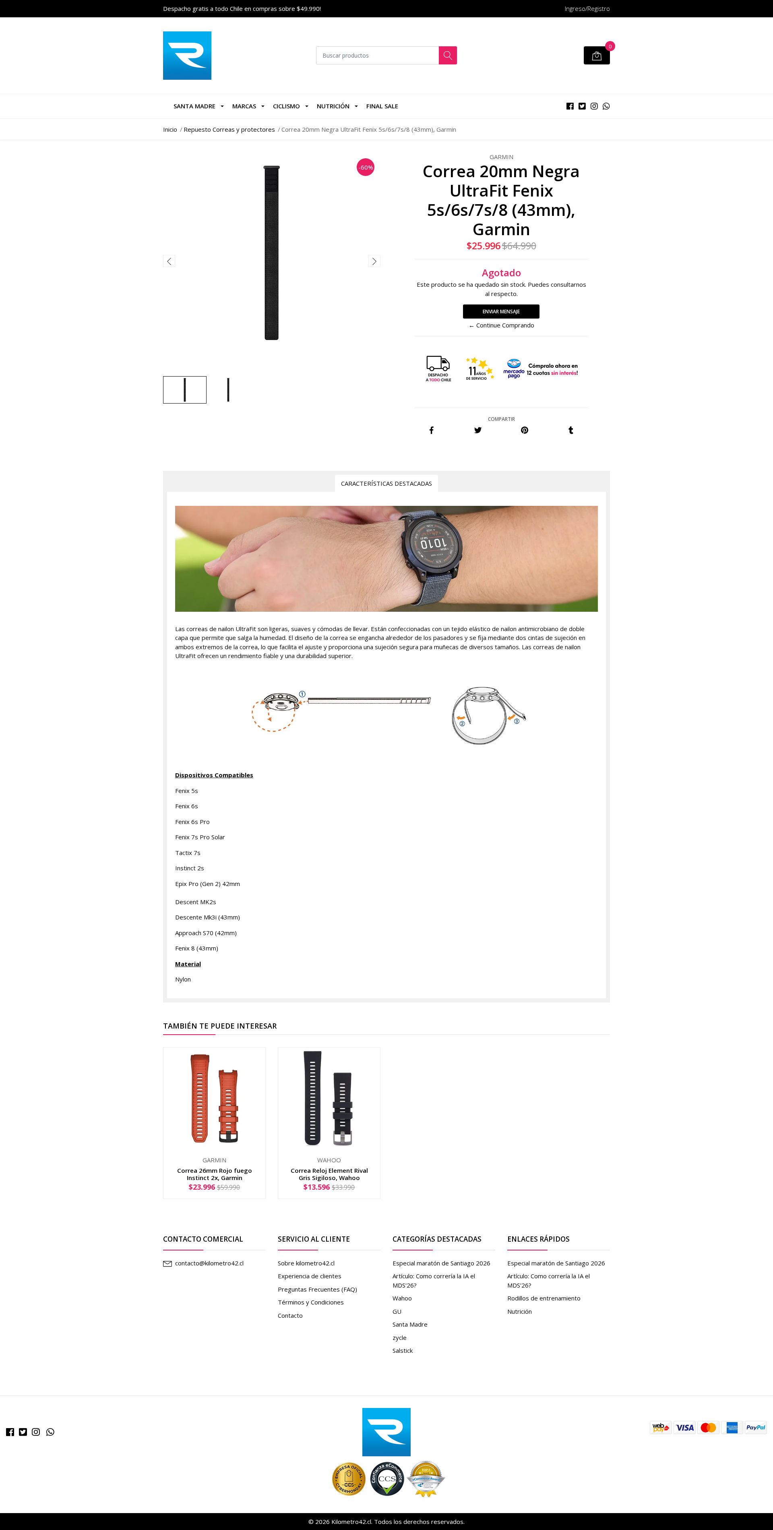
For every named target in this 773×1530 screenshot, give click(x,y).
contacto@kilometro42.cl (209, 1263)
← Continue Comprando (501, 325)
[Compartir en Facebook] (432, 430)
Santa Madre (194, 106)
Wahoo (402, 1298)
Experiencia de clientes (309, 1276)
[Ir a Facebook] (10, 1432)
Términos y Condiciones (311, 1302)
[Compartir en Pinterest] (524, 430)
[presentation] (169, 261)
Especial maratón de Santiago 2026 (441, 1263)
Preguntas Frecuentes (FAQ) (317, 1289)
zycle (400, 1337)
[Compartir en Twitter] (478, 430)
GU (397, 1311)
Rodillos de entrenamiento (544, 1298)
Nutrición (333, 106)
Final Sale (382, 106)
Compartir (501, 419)
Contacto (290, 1315)
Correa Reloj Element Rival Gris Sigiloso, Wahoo (329, 1174)
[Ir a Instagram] (36, 1432)
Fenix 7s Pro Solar (200, 837)
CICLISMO (286, 106)
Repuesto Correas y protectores (229, 129)
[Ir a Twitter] (23, 1432)
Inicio (170, 129)
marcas (244, 106)
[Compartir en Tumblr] (570, 430)
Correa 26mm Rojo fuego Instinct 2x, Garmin (214, 1174)
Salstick (403, 1350)
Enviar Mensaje (501, 311)
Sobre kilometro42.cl (306, 1263)
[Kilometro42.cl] (386, 1431)
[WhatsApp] (50, 1432)
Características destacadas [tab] (386, 483)
